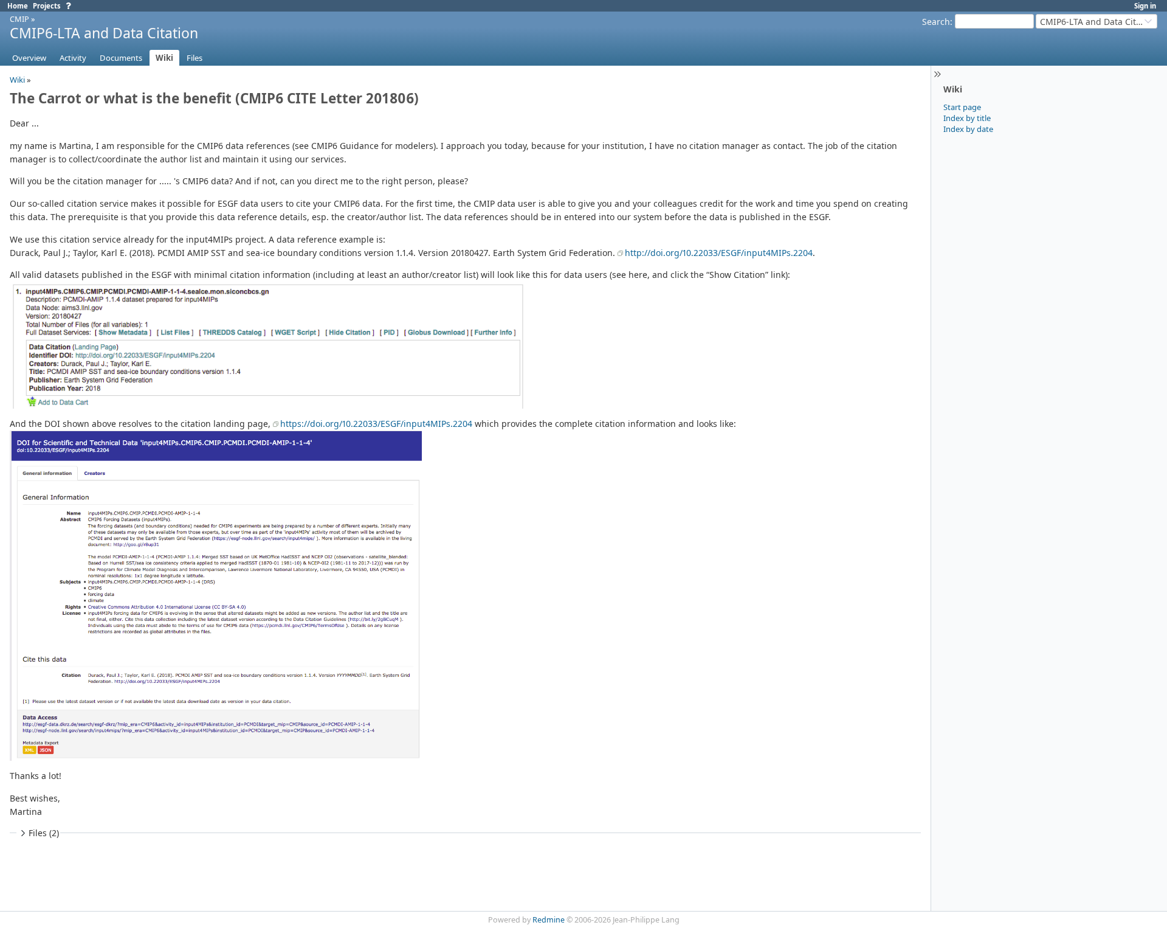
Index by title (967, 118)
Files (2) (44, 833)
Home (17, 5)
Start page (962, 107)
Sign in (1145, 5)
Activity (73, 57)
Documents (121, 57)
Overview (29, 57)
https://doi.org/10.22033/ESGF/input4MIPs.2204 (376, 423)
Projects (47, 5)
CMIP (19, 18)
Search (936, 21)
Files (194, 57)
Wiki (164, 57)
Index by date (968, 128)
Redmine (548, 920)
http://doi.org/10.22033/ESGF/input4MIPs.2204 (719, 252)
